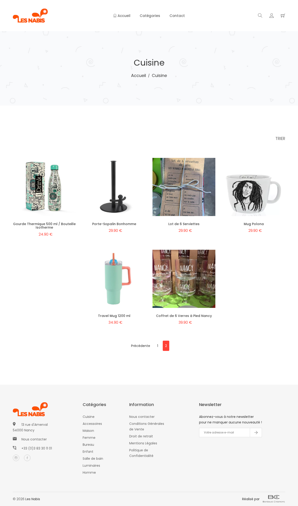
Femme (89, 437)
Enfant (88, 451)
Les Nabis (32, 499)
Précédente (140, 345)
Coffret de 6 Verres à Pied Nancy (184, 315)
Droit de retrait (141, 436)
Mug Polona (254, 224)
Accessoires (92, 423)
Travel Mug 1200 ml (114, 315)
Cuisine (89, 416)
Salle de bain (93, 458)
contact (177, 15)
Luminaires (91, 465)
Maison (88, 430)
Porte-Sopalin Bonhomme (114, 224)
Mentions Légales (143, 443)
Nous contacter (34, 439)
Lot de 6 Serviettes (184, 224)
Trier (280, 138)
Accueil (123, 15)
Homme (89, 472)
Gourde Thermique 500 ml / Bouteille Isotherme (44, 226)
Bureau (88, 444)
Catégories (150, 15)
